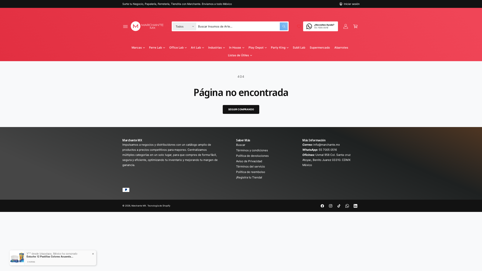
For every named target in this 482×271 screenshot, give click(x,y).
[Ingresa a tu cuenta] (346, 26)
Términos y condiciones (252, 150)
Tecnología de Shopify (158, 205)
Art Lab (196, 47)
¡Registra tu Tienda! (249, 177)
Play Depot (256, 47)
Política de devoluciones (252, 156)
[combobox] (243, 26)
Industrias (215, 47)
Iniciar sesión (352, 3)
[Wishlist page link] (299, 26)
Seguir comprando (241, 109)
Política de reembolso (250, 172)
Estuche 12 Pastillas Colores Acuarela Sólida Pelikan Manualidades (50, 256)
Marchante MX (138, 205)
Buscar (240, 145)
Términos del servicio (250, 166)
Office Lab (176, 47)
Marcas (137, 47)
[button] (125, 26)
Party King (278, 47)
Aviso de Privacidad (249, 161)
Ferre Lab (155, 47)
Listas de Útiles (238, 55)
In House (235, 47)
